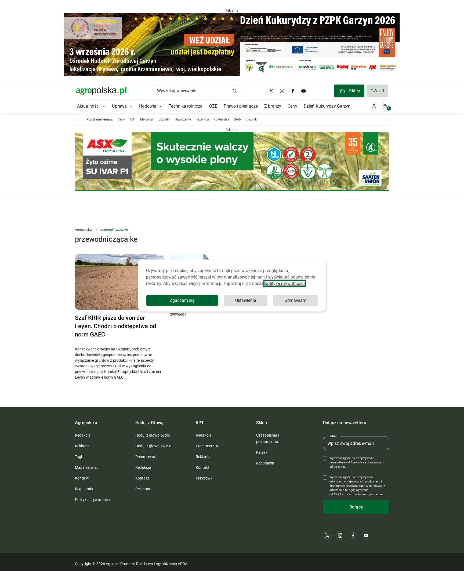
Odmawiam (295, 300)
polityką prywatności (285, 283)
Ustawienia (245, 300)
